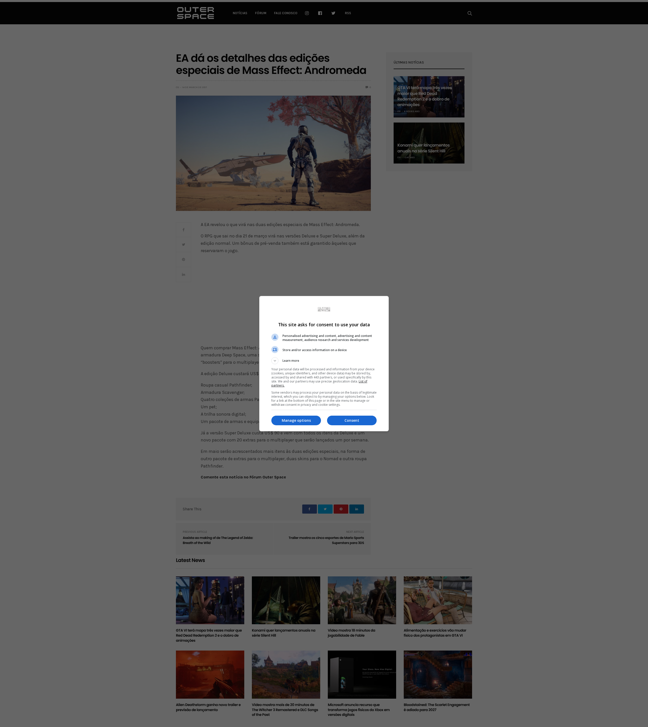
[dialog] (324, 363)
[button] (324, 360)
